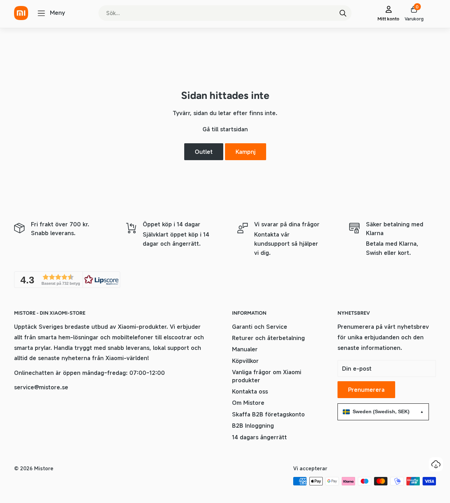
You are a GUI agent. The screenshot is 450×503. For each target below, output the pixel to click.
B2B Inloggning (253, 425)
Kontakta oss (250, 391)
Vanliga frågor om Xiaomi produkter (266, 376)
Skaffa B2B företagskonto (268, 414)
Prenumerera (366, 390)
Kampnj (246, 152)
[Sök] (343, 13)
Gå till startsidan (225, 129)
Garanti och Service (259, 327)
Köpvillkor (245, 361)
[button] (67, 279)
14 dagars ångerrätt (259, 437)
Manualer (245, 349)
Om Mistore (248, 403)
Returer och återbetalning (268, 338)
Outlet (204, 152)
